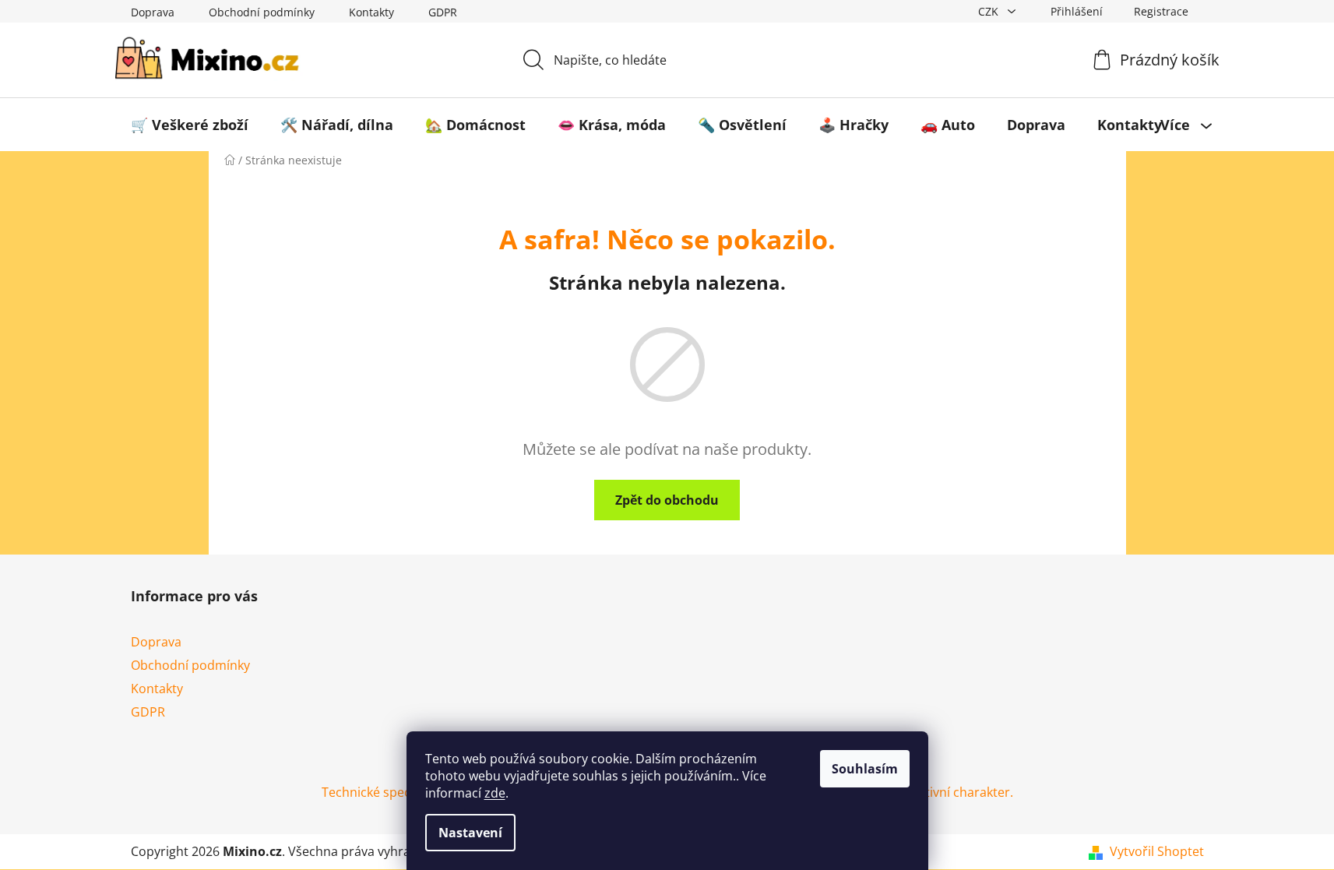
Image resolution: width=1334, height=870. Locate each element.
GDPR (442, 12)
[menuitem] (189, 124)
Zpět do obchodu (667, 500)
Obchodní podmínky (262, 12)
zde (494, 792)
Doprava (152, 12)
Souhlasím (865, 768)
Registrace (1161, 11)
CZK (989, 11)
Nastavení (470, 832)
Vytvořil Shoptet (1157, 851)
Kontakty (371, 12)
